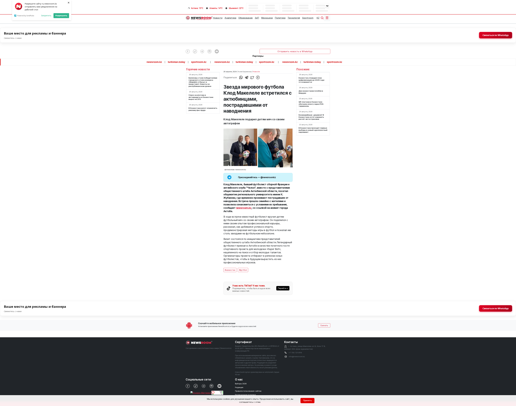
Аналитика (230, 18)
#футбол (243, 270)
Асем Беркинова (245, 72)
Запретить (46, 15)
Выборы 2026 (241, 384)
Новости (217, 18)
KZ (318, 18)
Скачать (324, 325)
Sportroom (307, 18)
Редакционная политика (245, 395)
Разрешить (61, 15)
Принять (307, 400)
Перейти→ (283, 288)
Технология (294, 18)
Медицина (267, 18)
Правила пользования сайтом (248, 391)
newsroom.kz (137, 62)
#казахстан (230, 270)
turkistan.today (160, 62)
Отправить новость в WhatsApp (294, 51)
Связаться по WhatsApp (496, 35)
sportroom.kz (182, 62)
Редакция (239, 387)
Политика (280, 18)
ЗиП (257, 18)
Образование (245, 18)
